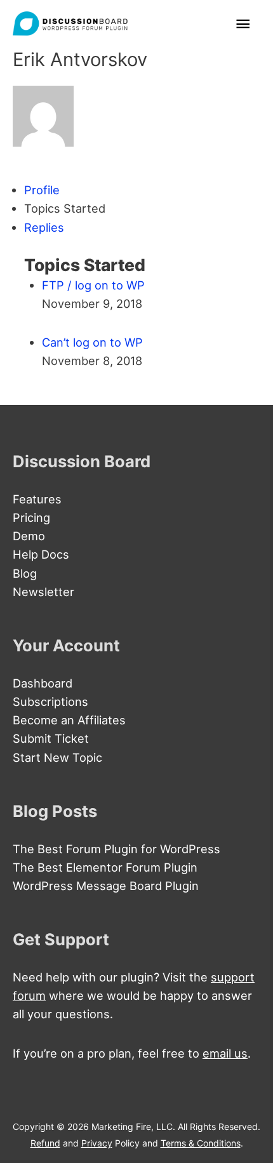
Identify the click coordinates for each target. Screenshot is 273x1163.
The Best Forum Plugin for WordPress (116, 849)
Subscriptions (50, 701)
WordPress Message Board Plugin (106, 886)
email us (225, 1053)
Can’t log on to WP (92, 342)
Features (37, 499)
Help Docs (41, 554)
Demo (29, 536)
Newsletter (43, 592)
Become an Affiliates (69, 720)
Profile (42, 190)
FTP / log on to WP (93, 285)
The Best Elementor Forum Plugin (105, 867)
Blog (25, 573)
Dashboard (42, 683)
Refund (45, 1143)
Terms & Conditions (201, 1143)
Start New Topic (57, 757)
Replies (44, 227)
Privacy (96, 1143)
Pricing (31, 517)
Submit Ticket (51, 738)
